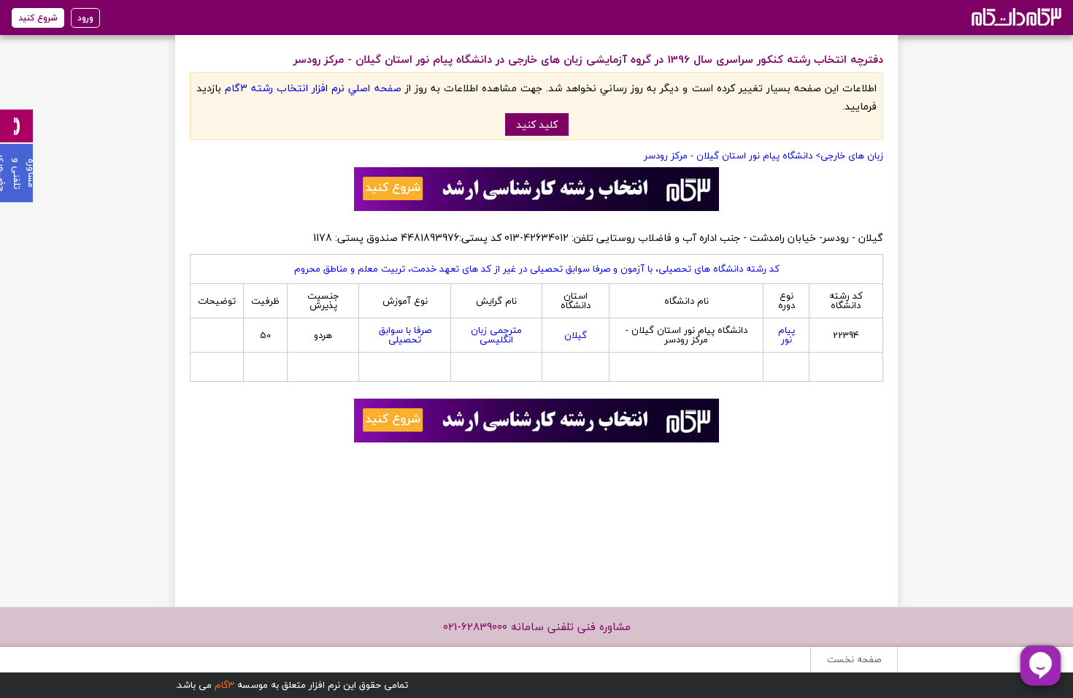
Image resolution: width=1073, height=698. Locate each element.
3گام (224, 685)
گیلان (575, 335)
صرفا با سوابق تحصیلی (405, 335)
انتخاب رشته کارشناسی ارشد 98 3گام (1015, 16)
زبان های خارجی (851, 155)
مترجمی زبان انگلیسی (496, 335)
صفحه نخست (854, 659)
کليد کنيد (537, 124)
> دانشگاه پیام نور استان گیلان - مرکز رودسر (732, 155)
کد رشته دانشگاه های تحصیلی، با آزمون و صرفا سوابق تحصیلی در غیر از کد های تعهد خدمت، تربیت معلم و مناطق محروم (537, 269)
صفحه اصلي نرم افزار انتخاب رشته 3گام (313, 88)
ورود (85, 18)
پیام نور (786, 335)
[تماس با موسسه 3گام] (16, 126)
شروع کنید (38, 18)
